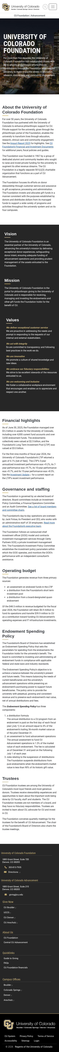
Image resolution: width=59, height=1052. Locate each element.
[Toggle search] (45, 6)
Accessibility (11, 1040)
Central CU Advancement (16, 942)
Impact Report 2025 (20, 143)
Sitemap (25, 1040)
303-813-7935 (14, 867)
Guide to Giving (11, 958)
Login (36, 1040)
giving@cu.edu (16, 894)
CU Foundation (11, 938)
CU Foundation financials (16, 967)
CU (9, 907)
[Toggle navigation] (53, 7)
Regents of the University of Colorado (33, 1046)
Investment (19, 474)
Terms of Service (46, 1036)
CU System (10, 1036)
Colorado (12, 990)
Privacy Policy (26, 1036)
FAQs (6, 963)
